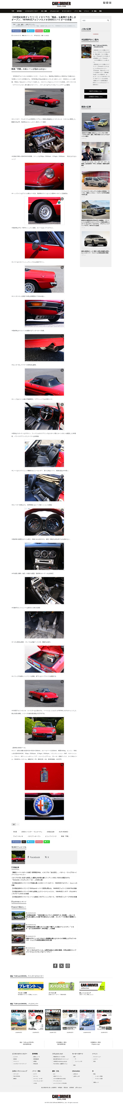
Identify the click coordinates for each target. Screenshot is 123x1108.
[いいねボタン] (14, 824)
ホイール (35, 1076)
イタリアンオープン (34, 836)
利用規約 (60, 1087)
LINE (47, 31)
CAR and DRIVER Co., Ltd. (60, 1102)
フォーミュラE (78, 1061)
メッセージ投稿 (98, 1076)
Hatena (31, 31)
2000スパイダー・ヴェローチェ (31, 832)
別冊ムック (96, 1082)
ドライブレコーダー (38, 1081)
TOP (13, 11)
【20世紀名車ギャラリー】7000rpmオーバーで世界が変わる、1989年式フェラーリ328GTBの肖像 (44, 888)
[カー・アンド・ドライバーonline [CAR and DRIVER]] (61, 4)
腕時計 (15, 1078)
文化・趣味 (44, 11)
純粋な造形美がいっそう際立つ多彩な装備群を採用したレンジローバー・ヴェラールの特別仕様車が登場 (95, 252)
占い (54, 1074)
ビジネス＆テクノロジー (31, 11)
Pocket (40, 31)
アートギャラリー (57, 1081)
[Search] (108, 20)
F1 (75, 1059)
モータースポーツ (66, 11)
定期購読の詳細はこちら (96, 96)
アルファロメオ (18, 836)
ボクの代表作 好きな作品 (59, 1078)
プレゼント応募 (98, 1078)
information (76, 1071)
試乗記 (35, 1061)
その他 (35, 1083)
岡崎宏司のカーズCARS (59, 1056)
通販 (100, 11)
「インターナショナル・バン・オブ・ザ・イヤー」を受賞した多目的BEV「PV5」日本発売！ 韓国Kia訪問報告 (95, 163)
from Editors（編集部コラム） (60, 1063)
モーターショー (97, 1056)
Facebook (17, 31)
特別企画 (35, 1063)
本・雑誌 (94, 11)
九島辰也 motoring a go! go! (60, 1061)
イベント (86, 11)
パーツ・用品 (77, 11)
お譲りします (76, 1076)
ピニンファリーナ (51, 836)
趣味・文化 (55, 1071)
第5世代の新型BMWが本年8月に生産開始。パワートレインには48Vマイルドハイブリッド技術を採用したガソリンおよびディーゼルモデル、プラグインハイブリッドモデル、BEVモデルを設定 (95, 223)
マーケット (16, 1061)
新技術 (15, 1059)
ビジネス (15, 1056)
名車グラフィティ (28, 35)
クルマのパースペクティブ (19, 1063)
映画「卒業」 (65, 836)
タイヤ (35, 1074)
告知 (94, 1061)
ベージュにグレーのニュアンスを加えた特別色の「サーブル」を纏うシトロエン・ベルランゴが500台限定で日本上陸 (95, 192)
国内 (74, 1065)
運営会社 (66, 1087)
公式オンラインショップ (19, 1071)
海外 (74, 1056)
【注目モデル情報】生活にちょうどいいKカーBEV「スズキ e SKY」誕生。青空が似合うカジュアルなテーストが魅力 (95, 134)
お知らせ (75, 1074)
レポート (95, 1059)
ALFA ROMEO (63, 832)
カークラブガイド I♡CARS (60, 1083)
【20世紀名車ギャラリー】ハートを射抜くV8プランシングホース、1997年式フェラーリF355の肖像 (44, 897)
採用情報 (71, 1087)
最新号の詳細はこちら (95, 91)
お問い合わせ (78, 1087)
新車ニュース (36, 1056)
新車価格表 (36, 1059)
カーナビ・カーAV (37, 1078)
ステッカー (16, 1074)
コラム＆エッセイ (54, 11)
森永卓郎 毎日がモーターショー (61, 1059)
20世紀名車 (50, 832)
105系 (15, 832)
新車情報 (19, 11)
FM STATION (16, 1076)
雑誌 (94, 1074)
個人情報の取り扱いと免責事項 (48, 1087)
